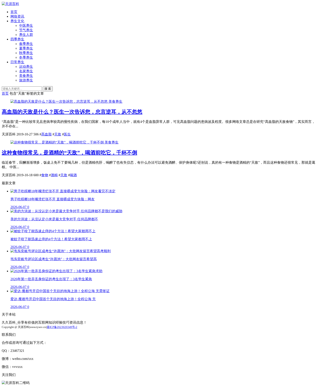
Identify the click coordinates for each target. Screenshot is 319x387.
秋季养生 (26, 53)
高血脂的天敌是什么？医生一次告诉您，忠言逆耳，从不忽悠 (72, 112)
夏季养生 (26, 48)
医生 (67, 134)
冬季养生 (26, 57)
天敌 (57, 134)
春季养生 (26, 44)
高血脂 (46, 134)
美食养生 (26, 75)
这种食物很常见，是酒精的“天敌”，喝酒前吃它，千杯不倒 (69, 152)
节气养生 (26, 30)
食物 (44, 175)
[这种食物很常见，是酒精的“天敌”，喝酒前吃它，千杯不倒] (57, 142)
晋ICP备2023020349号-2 (62, 327)
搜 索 (47, 88)
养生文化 (17, 21)
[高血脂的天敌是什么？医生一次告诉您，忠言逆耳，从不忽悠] (59, 101)
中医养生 (26, 25)
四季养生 (17, 39)
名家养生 (26, 71)
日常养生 (17, 62)
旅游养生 (26, 80)
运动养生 (26, 66)
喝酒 (73, 175)
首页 (13, 12)
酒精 (54, 175)
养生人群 (26, 34)
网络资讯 (17, 16)
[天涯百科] (10, 4)
